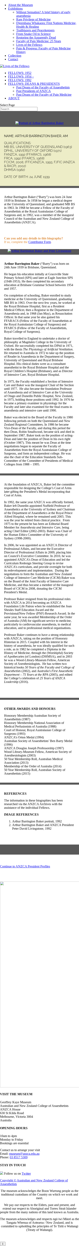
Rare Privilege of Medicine (33, 19)
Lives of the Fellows (29, 44)
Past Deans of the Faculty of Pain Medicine (44, 94)
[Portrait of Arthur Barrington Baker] (39, 123)
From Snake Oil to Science (33, 34)
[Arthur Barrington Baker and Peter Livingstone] (39, 250)
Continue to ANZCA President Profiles (25, 866)
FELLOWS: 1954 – (21, 76)
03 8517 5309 (19, 1157)
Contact (13, 59)
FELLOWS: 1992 (19, 80)
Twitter (26, 1173)
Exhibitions (15, 8)
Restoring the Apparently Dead (36, 37)
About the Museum (20, 5)
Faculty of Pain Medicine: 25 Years (38, 41)
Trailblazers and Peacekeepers (35, 30)
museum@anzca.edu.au (24, 1153)
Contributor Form (39, 242)
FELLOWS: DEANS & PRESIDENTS (34, 83)
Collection (14, 55)
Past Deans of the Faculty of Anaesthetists (43, 87)
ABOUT (14, 98)
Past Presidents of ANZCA (33, 91)
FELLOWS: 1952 (19, 73)
